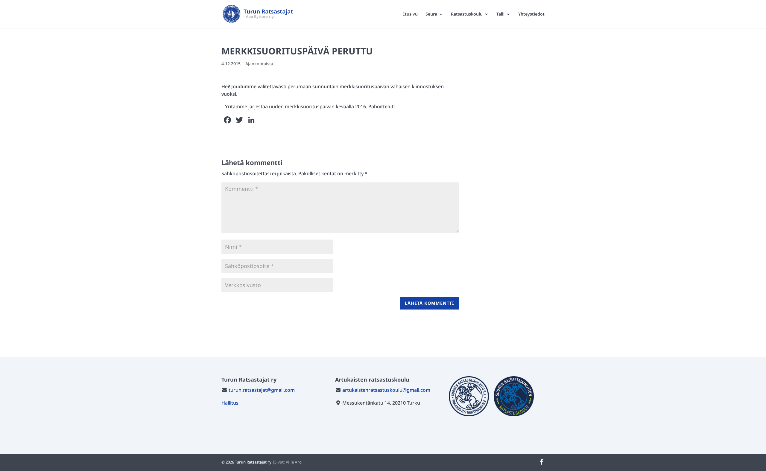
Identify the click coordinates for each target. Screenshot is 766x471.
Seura (431, 14)
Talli (500, 14)
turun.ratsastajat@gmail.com (262, 390)
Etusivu (410, 14)
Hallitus (229, 403)
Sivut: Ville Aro (288, 462)
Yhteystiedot (531, 14)
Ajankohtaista (259, 63)
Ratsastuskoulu (467, 14)
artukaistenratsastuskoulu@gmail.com (386, 390)
